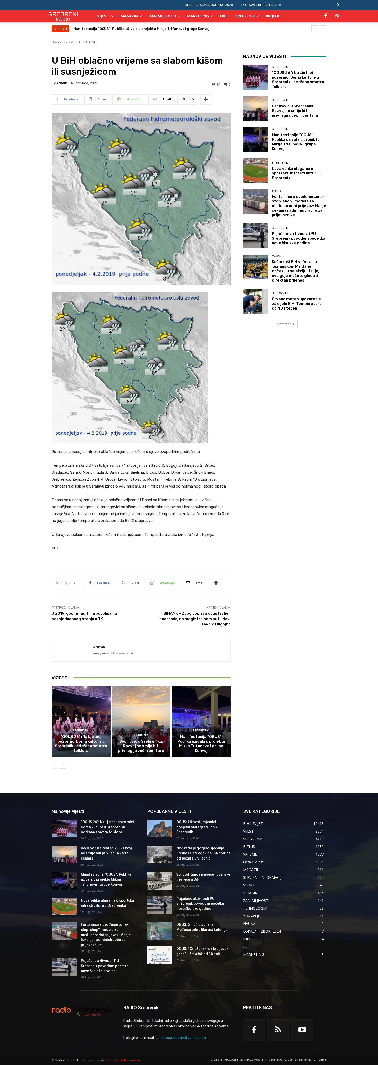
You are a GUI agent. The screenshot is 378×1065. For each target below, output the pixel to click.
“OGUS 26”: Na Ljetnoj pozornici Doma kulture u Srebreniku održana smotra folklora (81, 743)
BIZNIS (276, 190)
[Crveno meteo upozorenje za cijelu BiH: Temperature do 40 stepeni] (255, 301)
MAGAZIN (278, 256)
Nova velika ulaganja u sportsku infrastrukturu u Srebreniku (125, 29)
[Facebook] (325, 16)
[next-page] (63, 765)
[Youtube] (302, 1030)
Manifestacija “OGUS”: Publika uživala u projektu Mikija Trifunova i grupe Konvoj (201, 743)
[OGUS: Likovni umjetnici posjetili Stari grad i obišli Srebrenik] (159, 828)
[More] (205, 99)
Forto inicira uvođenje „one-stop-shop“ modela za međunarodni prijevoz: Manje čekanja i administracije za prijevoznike (299, 205)
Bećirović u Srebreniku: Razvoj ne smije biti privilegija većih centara (141, 746)
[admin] (72, 649)
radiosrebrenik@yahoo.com (183, 1037)
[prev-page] (55, 765)
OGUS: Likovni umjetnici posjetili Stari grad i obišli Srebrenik (198, 827)
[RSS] (337, 16)
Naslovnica (60, 42)
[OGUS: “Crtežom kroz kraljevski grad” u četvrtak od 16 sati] (159, 955)
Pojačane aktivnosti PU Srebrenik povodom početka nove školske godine (298, 238)
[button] (338, 5)
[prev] (314, 28)
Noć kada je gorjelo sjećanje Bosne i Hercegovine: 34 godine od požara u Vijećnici (203, 853)
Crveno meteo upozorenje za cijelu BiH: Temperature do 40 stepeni (297, 304)
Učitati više (283, 324)
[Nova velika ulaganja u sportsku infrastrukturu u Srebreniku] (255, 170)
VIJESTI (75, 42)
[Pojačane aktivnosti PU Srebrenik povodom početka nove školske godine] (255, 235)
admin (61, 83)
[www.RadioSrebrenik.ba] (81, 1012)
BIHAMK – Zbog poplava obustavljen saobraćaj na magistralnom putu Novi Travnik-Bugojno (195, 619)
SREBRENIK (80, 730)
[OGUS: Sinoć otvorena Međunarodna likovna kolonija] (159, 931)
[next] (323, 28)
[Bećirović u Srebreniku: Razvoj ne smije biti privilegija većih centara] (141, 721)
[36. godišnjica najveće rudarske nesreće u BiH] (159, 881)
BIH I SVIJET (91, 42)
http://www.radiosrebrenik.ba (113, 653)
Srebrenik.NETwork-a (124, 1060)
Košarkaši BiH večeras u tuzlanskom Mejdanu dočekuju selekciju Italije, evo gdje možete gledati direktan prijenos (295, 271)
